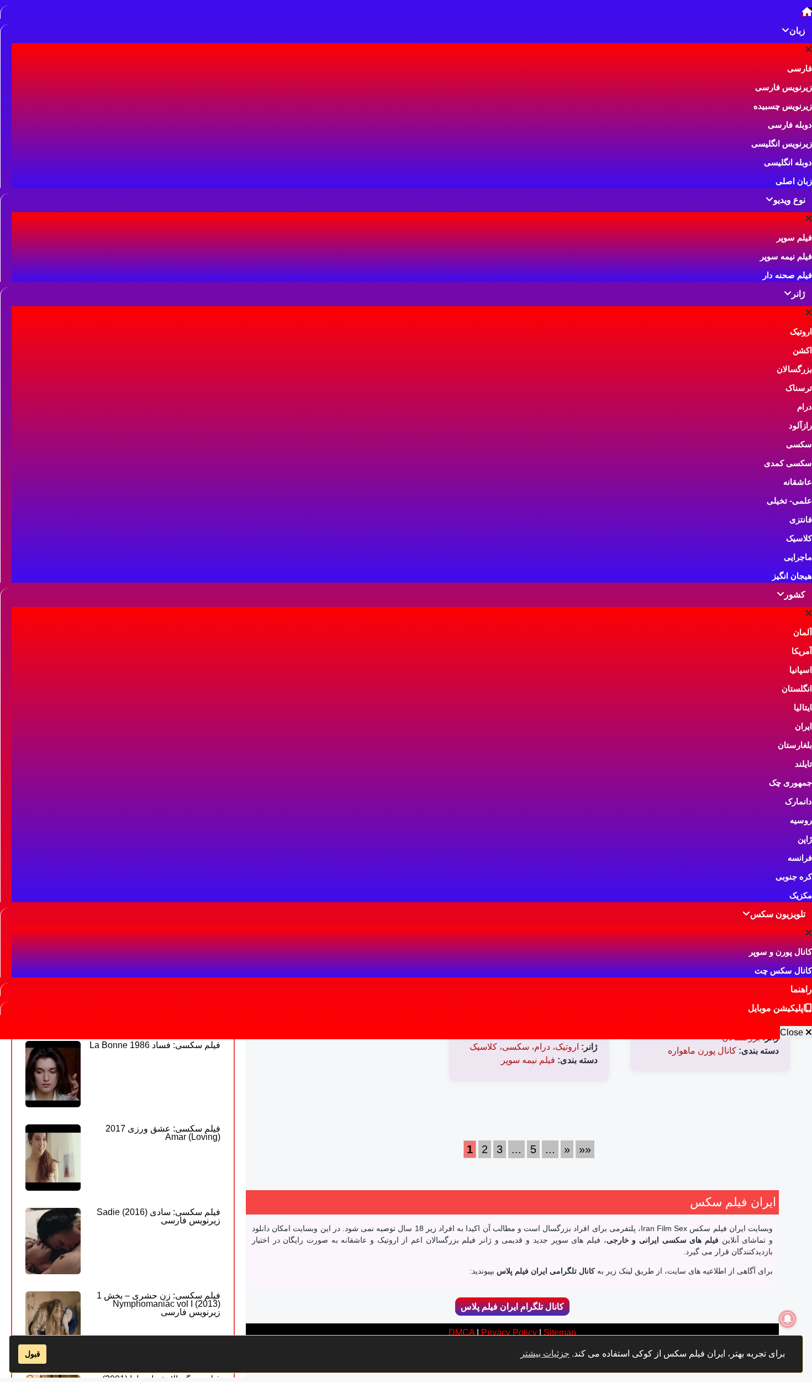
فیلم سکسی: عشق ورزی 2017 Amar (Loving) (163, 1133)
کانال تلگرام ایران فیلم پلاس (512, 1306)
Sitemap (560, 1332)
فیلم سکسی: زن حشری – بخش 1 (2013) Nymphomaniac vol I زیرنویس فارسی (158, 1304)
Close (792, 1032)
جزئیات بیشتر (545, 1353)
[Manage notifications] (788, 1319)
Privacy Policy (509, 1332)
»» (585, 1149)
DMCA (461, 1332)
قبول (32, 1353)
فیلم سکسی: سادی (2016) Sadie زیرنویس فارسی (158, 1216)
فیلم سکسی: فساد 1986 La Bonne (154, 1045)
